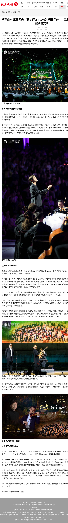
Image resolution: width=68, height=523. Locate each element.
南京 (62, 7)
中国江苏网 (16, 505)
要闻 (21, 3)
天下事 (55, 3)
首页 (3, 12)
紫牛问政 (42, 3)
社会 (62, 3)
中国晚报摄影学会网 (48, 505)
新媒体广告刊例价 (29, 510)
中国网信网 (32, 502)
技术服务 (38, 510)
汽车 (41, 7)
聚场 (48, 7)
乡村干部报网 (32, 505)
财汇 (28, 7)
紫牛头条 (35, 3)
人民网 (43, 502)
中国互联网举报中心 (47, 510)
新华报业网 (23, 505)
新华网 (38, 502)
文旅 (21, 7)
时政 (28, 3)
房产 (35, 7)
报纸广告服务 (18, 510)
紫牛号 (48, 3)
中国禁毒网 (34, 507)
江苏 (55, 7)
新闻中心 (9, 12)
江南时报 (39, 505)
